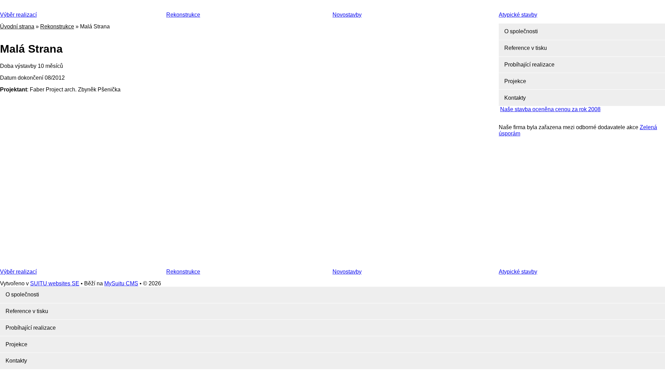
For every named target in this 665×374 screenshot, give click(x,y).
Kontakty (515, 98)
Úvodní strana (17, 26)
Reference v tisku (525, 48)
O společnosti (521, 31)
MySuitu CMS (121, 283)
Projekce (515, 81)
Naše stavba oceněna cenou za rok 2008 (550, 109)
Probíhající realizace (529, 65)
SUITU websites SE (54, 283)
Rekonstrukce (57, 26)
